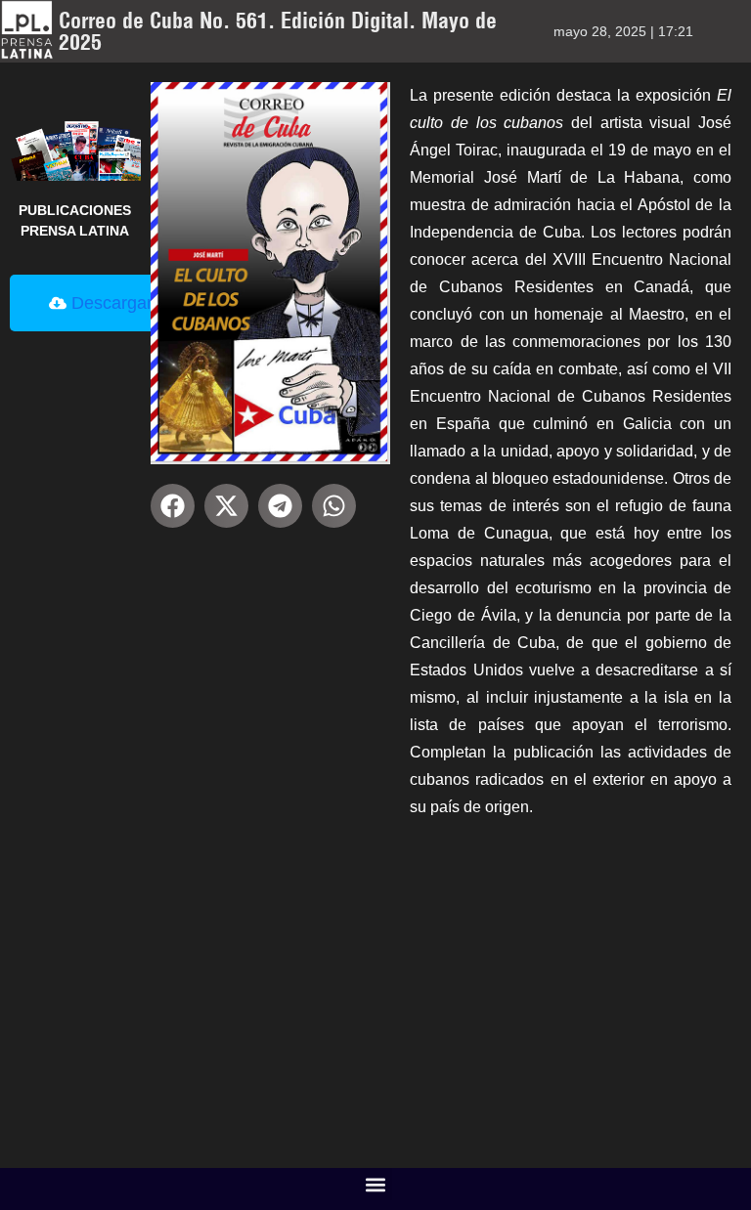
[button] (173, 506)
